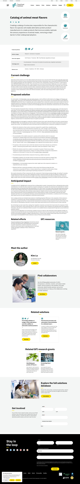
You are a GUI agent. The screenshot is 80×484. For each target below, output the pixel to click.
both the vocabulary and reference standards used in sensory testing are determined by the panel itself (43, 110)
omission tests (55, 109)
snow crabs (13, 110)
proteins (37, 177)
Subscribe (55, 468)
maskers (24, 213)
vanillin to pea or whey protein (41, 152)
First (43, 411)
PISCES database (31, 142)
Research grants (60, 232)
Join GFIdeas (42, 294)
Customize (6, 480)
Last (57, 411)
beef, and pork (35, 99)
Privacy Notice (63, 462)
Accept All (18, 480)
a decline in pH (22, 160)
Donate (70, 5)
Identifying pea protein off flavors (31, 364)
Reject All (12, 480)
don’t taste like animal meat (62, 79)
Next (42, 426)
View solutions (46, 396)
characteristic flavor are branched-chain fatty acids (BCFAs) (24, 188)
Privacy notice (8, 477)
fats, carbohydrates (43, 177)
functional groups (26, 131)
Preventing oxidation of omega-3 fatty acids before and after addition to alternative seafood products (30, 323)
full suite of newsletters (44, 465)
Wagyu (57, 99)
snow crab (29, 99)
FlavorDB (17, 227)
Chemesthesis (16, 163)
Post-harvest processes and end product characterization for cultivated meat (49, 322)
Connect (34, 263)
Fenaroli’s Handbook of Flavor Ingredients (20, 222)
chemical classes (53, 130)
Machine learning (14, 121)
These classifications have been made (50, 131)
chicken (25, 99)
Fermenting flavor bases (46, 364)
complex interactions (17, 82)
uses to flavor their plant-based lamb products (58, 188)
